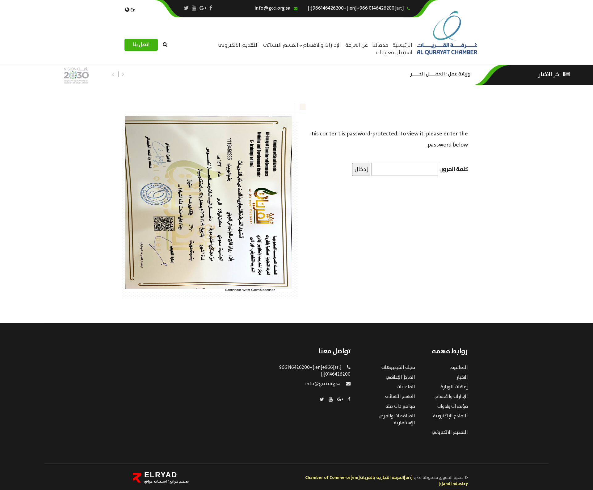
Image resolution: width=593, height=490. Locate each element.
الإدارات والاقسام (322, 45)
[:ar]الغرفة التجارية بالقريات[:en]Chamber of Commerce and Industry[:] (386, 480)
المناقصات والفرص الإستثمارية (397, 419)
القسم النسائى (280, 45)
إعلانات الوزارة (454, 387)
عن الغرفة (356, 45)
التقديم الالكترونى (238, 45)
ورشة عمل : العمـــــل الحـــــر (440, 73)
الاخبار (462, 377)
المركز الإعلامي (400, 377)
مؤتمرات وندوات (452, 406)
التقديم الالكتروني (450, 432)
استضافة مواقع (155, 481)
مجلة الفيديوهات (398, 367)
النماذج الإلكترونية (450, 416)
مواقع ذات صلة (400, 406)
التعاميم (459, 367)
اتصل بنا (141, 44)
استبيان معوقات (394, 53)
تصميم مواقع (179, 481)
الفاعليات (406, 387)
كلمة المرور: (453, 169)
